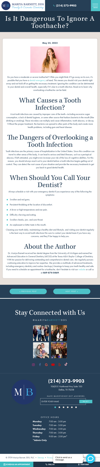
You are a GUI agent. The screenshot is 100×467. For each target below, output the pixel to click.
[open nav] (95, 5)
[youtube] (53, 364)
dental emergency (38, 80)
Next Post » (71, 291)
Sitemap (41, 457)
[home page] (22, 5)
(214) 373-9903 (66, 5)
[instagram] (33, 364)
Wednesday (39, 428)
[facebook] (40, 364)
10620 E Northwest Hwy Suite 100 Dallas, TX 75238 (66, 388)
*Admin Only (40, 440)
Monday (37, 421)
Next (86, 401)
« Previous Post (28, 291)
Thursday (38, 432)
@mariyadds (50, 320)
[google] (46, 364)
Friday (36, 436)
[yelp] (59, 364)
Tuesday (37, 425)
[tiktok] (66, 364)
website (81, 269)
